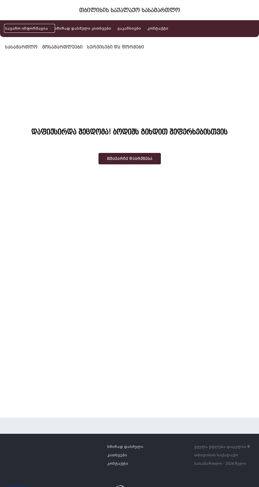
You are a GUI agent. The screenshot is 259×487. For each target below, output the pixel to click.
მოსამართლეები (62, 47)
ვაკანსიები (129, 28)
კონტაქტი (157, 28)
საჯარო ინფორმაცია (26, 28)
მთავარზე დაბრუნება (129, 158)
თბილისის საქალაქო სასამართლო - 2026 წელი (220, 459)
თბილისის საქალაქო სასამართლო (129, 10)
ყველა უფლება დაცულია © (222, 446)
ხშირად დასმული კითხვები (82, 28)
